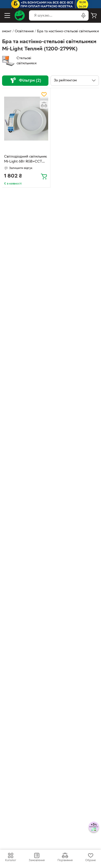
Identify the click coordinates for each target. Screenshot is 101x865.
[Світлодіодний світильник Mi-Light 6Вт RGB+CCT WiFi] (26, 118)
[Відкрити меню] (7, 15)
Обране (90, 860)
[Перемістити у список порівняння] (44, 105)
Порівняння (65, 860)
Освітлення (24, 31)
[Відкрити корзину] (94, 15)
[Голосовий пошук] (83, 15)
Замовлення (37, 860)
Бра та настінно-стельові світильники (68, 31)
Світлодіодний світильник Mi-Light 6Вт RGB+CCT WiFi (25, 159)
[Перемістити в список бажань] (44, 94)
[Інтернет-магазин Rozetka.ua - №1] (20, 15)
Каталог (10, 860)
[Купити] (44, 176)
